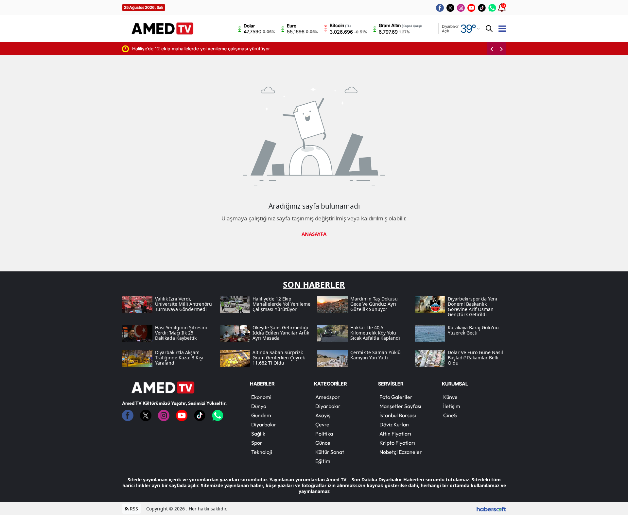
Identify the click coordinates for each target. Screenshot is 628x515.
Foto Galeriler (395, 397)
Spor (256, 442)
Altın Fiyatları (395, 433)
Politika (324, 433)
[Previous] (492, 48)
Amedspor (327, 397)
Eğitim (322, 461)
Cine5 (450, 415)
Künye (450, 397)
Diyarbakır (263, 424)
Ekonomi (261, 397)
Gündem (261, 415)
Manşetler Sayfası (400, 406)
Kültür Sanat (329, 452)
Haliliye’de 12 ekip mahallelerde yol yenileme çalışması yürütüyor (165, 48)
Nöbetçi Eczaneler (400, 452)
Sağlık (258, 433)
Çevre (322, 424)
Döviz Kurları (394, 424)
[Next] (501, 48)
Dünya (258, 406)
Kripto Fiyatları (397, 442)
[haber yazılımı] (491, 508)
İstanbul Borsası (397, 415)
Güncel (323, 442)
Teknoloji (261, 452)
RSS (133, 509)
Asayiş (322, 415)
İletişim (451, 406)
